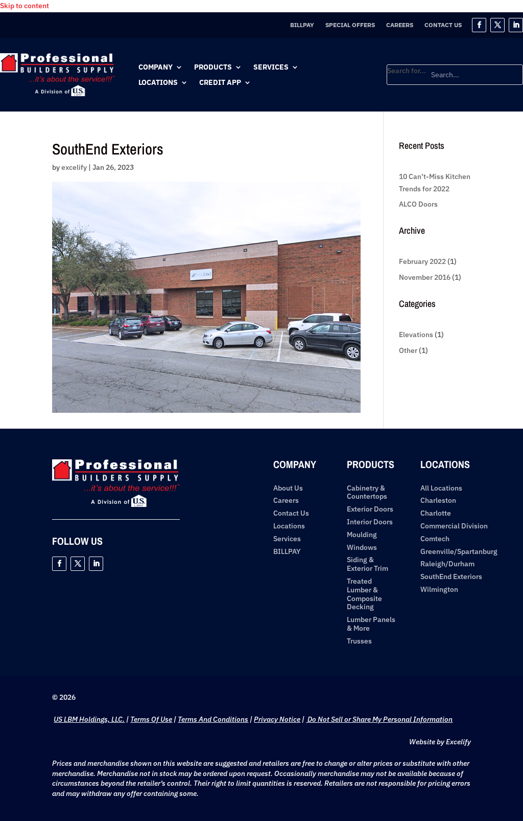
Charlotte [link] (435, 513)
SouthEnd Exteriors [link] (451, 576)
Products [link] (213, 67)
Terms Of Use (151, 719)
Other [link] (408, 350)
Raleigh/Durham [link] (447, 564)
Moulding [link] (362, 534)
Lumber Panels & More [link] (371, 624)
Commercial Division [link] (454, 526)
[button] (479, 25)
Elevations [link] (416, 334)
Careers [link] (399, 25)
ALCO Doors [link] (418, 204)
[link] (57, 93)
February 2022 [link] (422, 261)
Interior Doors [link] (370, 522)
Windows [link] (362, 547)
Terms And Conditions (213, 719)
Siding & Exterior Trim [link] (367, 564)
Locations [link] (158, 83)
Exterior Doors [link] (370, 509)
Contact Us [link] (443, 25)
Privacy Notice (277, 719)
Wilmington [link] (439, 589)
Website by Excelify (440, 741)
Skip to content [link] (24, 5)
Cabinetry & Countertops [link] (367, 492)
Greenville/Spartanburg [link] (458, 551)
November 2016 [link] (424, 277)
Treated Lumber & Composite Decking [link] (364, 594)
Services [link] (271, 67)
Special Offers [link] (350, 25)
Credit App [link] (220, 83)
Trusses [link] (359, 641)
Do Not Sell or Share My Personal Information (379, 719)
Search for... (406, 70)
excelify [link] (74, 167)
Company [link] (155, 67)
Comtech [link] (434, 539)
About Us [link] (288, 488)
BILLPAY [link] (302, 25)
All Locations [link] (441, 488)
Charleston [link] (438, 500)
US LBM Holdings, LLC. (89, 719)
